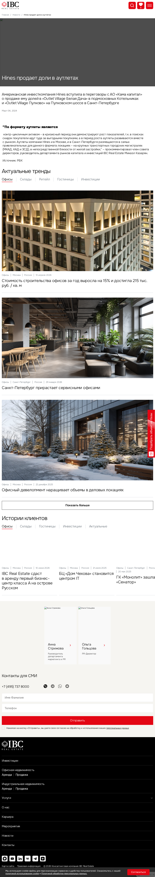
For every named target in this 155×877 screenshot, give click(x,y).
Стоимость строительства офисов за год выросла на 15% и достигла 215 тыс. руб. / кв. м (74, 283)
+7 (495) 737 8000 (15, 687)
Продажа (22, 775)
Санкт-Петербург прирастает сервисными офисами (51, 387)
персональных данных (117, 728)
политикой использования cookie (22, 873)
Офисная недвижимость (18, 770)
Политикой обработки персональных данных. (64, 873)
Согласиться (138, 872)
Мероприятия (11, 826)
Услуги (6, 798)
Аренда (7, 775)
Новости (16, 15)
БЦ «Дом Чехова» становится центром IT (86, 576)
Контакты (8, 845)
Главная (5, 15)
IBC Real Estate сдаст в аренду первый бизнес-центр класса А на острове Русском (27, 580)
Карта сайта (8, 866)
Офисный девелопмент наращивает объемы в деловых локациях (63, 489)
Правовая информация (29, 866)
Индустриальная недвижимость (23, 784)
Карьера (7, 816)
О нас (6, 807)
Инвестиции (10, 760)
